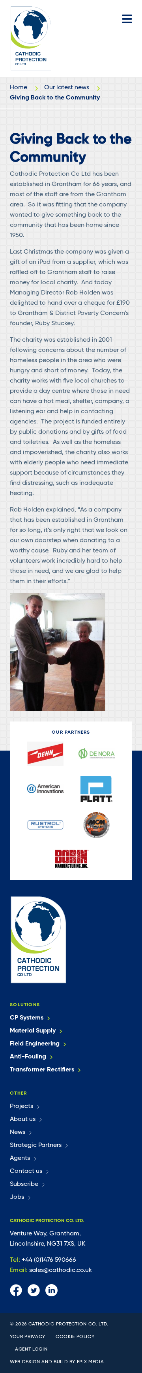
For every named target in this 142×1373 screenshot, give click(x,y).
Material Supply (33, 1031)
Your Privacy (27, 1336)
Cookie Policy (75, 1336)
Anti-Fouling (28, 1057)
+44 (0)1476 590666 (43, 1260)
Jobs (17, 1197)
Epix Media (90, 1362)
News (17, 1132)
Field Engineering (35, 1044)
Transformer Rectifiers (42, 1070)
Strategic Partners (36, 1145)
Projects (21, 1106)
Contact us (26, 1171)
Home (18, 88)
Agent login (31, 1349)
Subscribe (24, 1184)
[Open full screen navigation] (127, 19)
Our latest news (66, 88)
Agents (20, 1158)
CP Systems (26, 1018)
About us (23, 1119)
